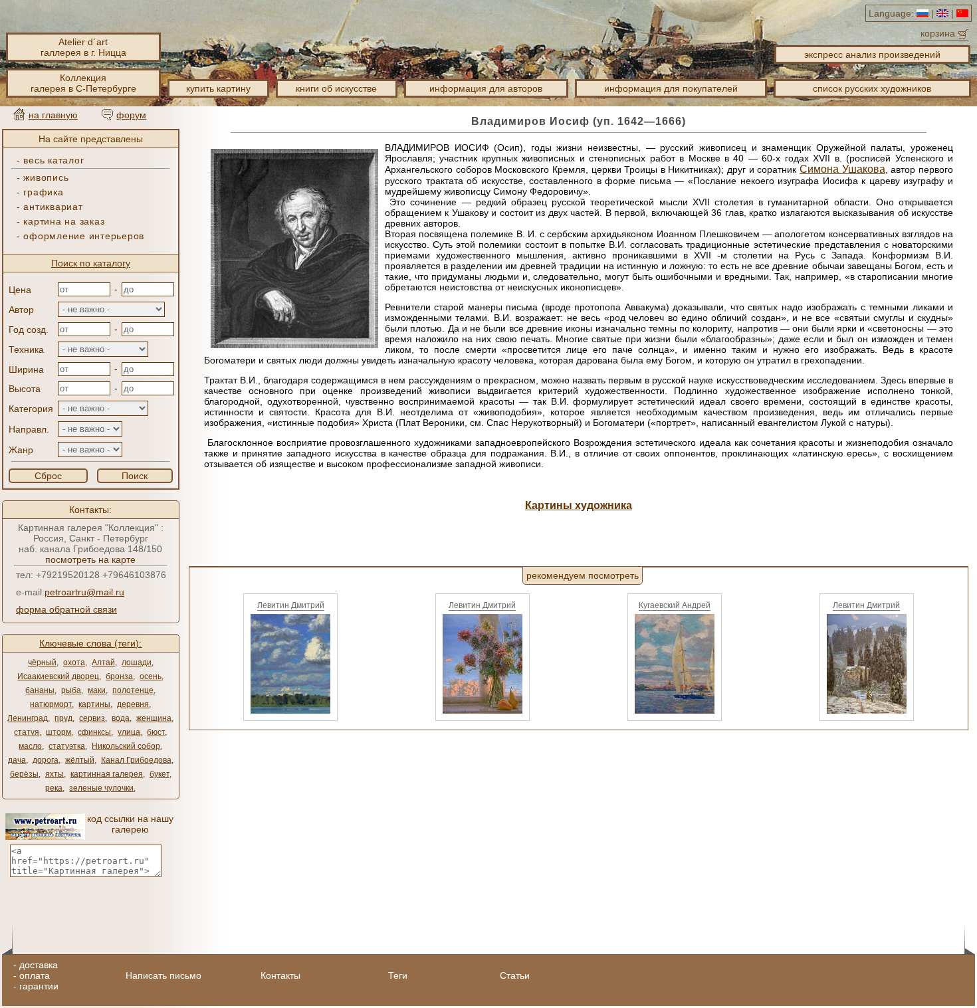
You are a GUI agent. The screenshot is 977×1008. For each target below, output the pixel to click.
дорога (45, 760)
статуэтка (67, 746)
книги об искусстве (336, 88)
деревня (133, 704)
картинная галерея (106, 774)
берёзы (24, 774)
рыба (71, 690)
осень (151, 676)
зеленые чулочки (101, 788)
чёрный (42, 662)
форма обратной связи (66, 609)
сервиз (92, 718)
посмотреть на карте (90, 559)
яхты (54, 774)
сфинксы (94, 732)
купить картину (218, 88)
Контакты (280, 975)
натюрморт (51, 704)
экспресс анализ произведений (872, 54)
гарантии (38, 986)
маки (97, 690)
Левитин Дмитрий (290, 605)
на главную (53, 115)
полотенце (133, 690)
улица (129, 732)
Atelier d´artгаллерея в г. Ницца (83, 47)
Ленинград (27, 718)
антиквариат (52, 206)
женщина (153, 718)
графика (43, 192)
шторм (58, 732)
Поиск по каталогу (90, 263)
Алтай (103, 662)
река (53, 788)
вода (121, 718)
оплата (34, 975)
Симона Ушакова (842, 169)
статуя (26, 732)
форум (131, 115)
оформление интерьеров (83, 236)
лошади (137, 662)
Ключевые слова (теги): (90, 643)
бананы (39, 690)
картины (94, 704)
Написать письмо (163, 975)
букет (159, 774)
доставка (38, 964)
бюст (156, 732)
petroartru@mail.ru (84, 592)
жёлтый (79, 760)
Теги (397, 975)
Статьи (515, 975)
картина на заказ (63, 221)
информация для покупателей (671, 88)
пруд (63, 718)
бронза (119, 676)
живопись (45, 177)
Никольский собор (126, 746)
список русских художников (872, 88)
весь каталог (53, 160)
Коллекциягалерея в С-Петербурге (83, 83)
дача (17, 760)
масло (30, 746)
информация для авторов (485, 88)
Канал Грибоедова (136, 760)
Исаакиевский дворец (58, 676)
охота (74, 662)
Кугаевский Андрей (674, 605)
